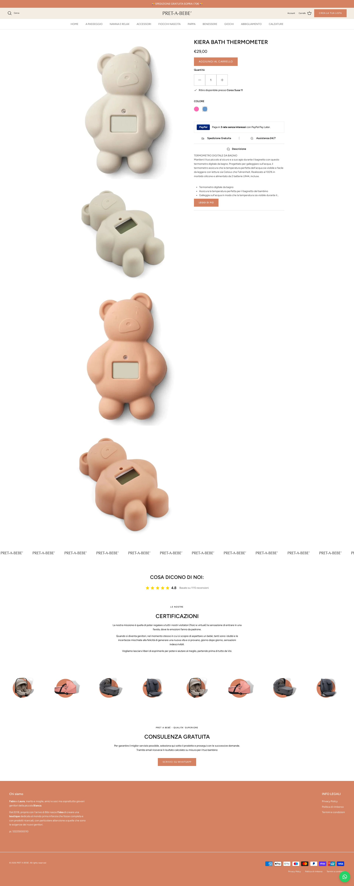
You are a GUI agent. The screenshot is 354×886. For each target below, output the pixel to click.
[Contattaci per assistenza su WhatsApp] (344, 876)
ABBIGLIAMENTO (251, 24)
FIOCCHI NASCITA (169, 24)
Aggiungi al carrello (216, 61)
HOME (74, 24)
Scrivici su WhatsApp (177, 762)
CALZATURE (276, 24)
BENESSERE (210, 24)
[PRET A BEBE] (177, 13)
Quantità (199, 69)
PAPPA (191, 24)
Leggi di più (206, 202)
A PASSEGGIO (94, 24)
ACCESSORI (144, 24)
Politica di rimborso (333, 806)
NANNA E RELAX (119, 24)
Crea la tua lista (330, 13)
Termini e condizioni (333, 812)
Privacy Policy (330, 801)
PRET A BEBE (23, 863)
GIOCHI (229, 24)
